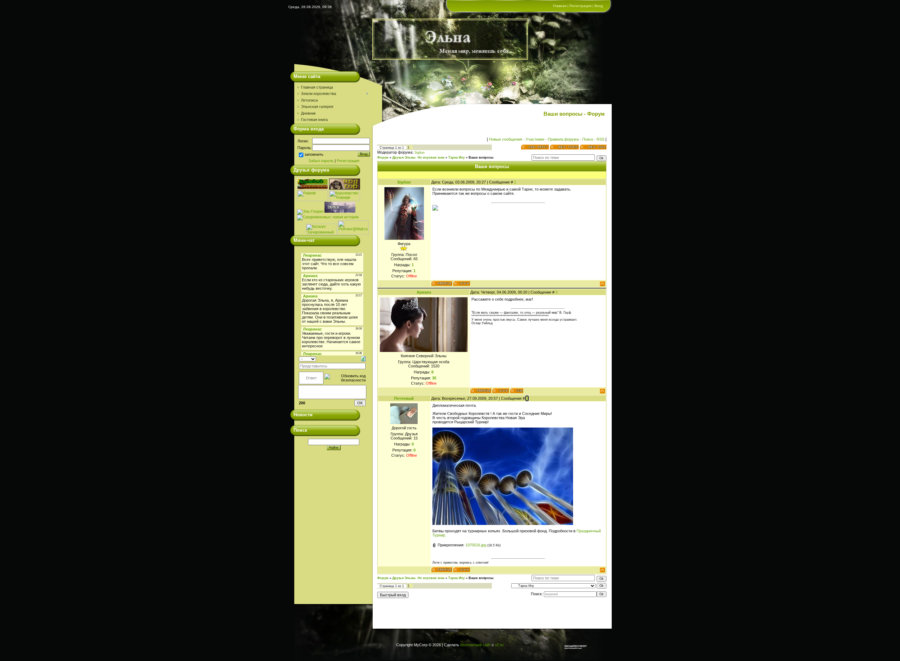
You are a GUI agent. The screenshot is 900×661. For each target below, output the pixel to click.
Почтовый (404, 398)
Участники (535, 139)
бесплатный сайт (475, 645)
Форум (382, 157)
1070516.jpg (475, 545)
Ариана (424, 292)
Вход (598, 6)
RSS (600, 139)
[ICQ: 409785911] (516, 390)
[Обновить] (363, 359)
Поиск (587, 139)
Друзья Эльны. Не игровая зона (418, 157)
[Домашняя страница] (461, 283)
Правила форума (563, 139)
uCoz (499, 645)
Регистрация (580, 6)
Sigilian (419, 152)
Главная (559, 6)
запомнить (313, 155)
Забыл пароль (321, 161)
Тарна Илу (456, 157)
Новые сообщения (505, 139)
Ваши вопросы (481, 157)
